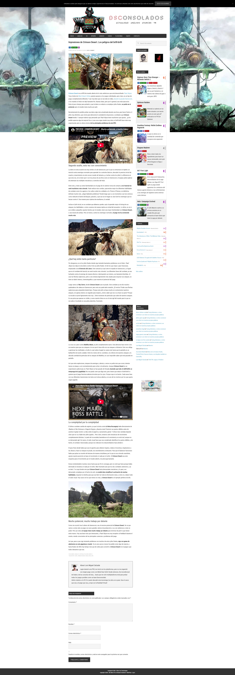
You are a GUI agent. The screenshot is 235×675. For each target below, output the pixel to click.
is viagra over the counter (142, 340)
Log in (133, 672)
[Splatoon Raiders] (142, 113)
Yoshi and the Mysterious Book (145, 246)
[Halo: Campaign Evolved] (142, 212)
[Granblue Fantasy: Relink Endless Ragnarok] (142, 138)
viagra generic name (141, 334)
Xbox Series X (74, 47)
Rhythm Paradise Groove (143, 228)
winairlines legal (140, 329)
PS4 (138, 130)
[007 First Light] (142, 181)
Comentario (72, 602)
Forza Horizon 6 (141, 250)
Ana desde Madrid (141, 352)
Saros (138, 254)
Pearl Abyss (127, 93)
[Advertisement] (151, 288)
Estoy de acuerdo (163, 3)
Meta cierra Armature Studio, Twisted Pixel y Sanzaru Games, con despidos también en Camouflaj (151, 354)
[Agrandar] (130, 56)
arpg (76, 555)
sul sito (138, 323)
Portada (82, 554)
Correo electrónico (74, 633)
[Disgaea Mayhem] (142, 158)
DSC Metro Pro (112, 672)
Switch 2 (155, 82)
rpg (92, 555)
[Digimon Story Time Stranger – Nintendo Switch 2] (142, 90)
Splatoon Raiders (143, 102)
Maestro (150, 345)
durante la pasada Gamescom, (123, 99)
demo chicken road (141, 312)
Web (69, 642)
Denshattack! (140, 232)
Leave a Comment (90, 50)
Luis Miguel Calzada (141, 345)
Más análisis (139, 271)
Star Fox (139, 242)
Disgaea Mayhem (143, 148)
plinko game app (140, 318)
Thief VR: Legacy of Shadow (155, 360)
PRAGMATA (140, 265)
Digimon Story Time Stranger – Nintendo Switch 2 (148, 78)
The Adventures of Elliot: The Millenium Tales (149, 236)
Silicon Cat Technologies (121, 670)
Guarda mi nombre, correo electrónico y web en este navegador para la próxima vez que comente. (98, 654)
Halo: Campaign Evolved (146, 201)
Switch (150, 82)
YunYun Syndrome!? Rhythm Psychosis (147, 261)
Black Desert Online (84, 96)
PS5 (69, 47)
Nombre (71, 624)
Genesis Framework (121, 672)
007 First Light (142, 170)
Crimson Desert (73, 93)
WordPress (129, 672)
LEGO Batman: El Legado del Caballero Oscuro (149, 257)
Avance (76, 554)
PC (78, 47)
